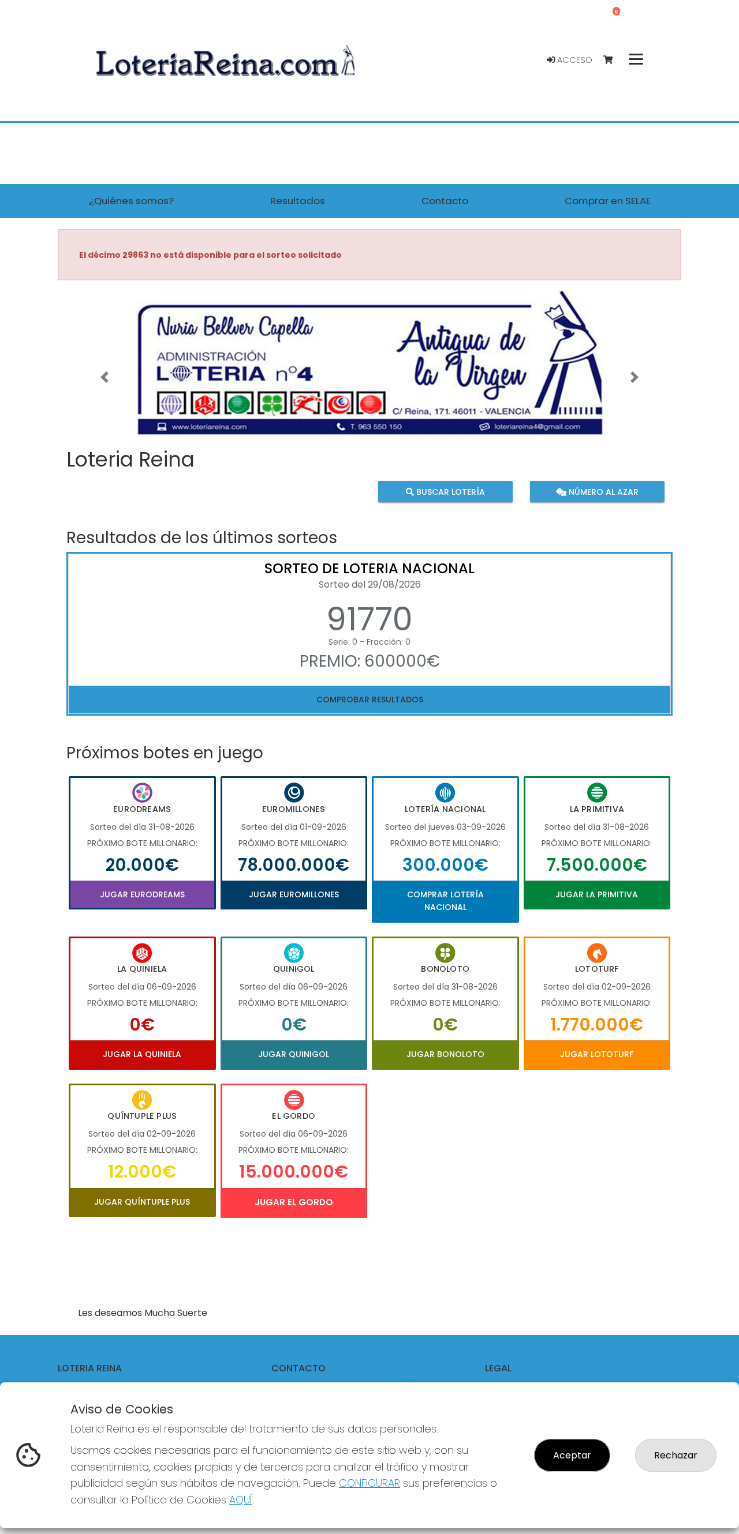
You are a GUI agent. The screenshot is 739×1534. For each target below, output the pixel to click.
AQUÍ (240, 1499)
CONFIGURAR (369, 1483)
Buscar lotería (449, 492)
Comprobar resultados (369, 699)
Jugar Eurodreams (142, 894)
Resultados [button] (297, 201)
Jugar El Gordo (294, 1202)
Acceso (573, 60)
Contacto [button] (444, 201)
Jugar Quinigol (293, 1054)
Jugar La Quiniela (142, 1054)
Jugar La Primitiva (596, 894)
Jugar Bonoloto (445, 1054)
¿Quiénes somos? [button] (131, 201)
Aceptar (572, 1455)
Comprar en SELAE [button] (608, 201)
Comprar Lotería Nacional (445, 901)
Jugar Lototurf (596, 1054)
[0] (613, 60)
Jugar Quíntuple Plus (142, 1202)
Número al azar (602, 492)
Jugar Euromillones (294, 894)
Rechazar (675, 1455)
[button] (104, 376)
